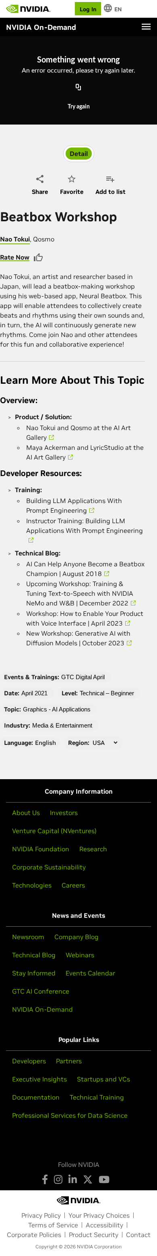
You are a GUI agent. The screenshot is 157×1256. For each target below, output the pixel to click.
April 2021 (34, 693)
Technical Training (97, 1097)
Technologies (32, 885)
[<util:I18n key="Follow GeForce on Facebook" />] (45, 1179)
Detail (79, 154)
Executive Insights (39, 1079)
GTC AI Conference (40, 991)
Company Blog (76, 937)
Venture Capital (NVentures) (54, 831)
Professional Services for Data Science (70, 1115)
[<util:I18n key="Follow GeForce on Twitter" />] (88, 1179)
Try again (79, 107)
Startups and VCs (103, 1079)
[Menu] (146, 26)
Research (93, 849)
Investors (64, 813)
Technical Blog (34, 955)
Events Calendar (90, 973)
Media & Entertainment (62, 725)
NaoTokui (15, 239)
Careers (73, 885)
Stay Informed (34, 973)
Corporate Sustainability (49, 867)
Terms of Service (53, 1225)
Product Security (93, 1235)
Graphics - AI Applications (57, 709)
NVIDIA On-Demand (42, 1009)
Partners (69, 1061)
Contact (138, 1235)
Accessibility (104, 1225)
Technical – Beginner (107, 693)
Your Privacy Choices (99, 1215)
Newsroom (28, 937)
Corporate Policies (34, 1235)
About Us (26, 813)
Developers (29, 1061)
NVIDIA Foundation (40, 849)
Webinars (80, 955)
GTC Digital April (83, 677)
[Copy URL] (78, 87)
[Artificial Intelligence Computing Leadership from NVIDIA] (28, 9)
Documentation (36, 1097)
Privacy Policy (41, 1215)
